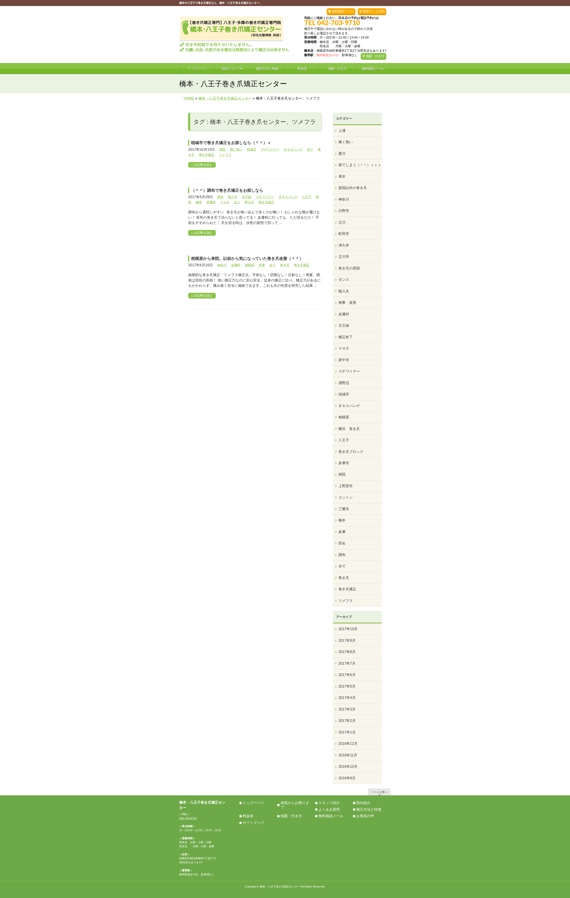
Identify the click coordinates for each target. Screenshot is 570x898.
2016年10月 (348, 766)
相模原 (249, 265)
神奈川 (222, 265)
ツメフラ (225, 155)
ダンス (343, 279)
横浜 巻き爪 (349, 429)
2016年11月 (347, 755)
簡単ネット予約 (374, 11)
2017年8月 (347, 652)
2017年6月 (347, 675)
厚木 (342, 176)
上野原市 (345, 486)
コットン (345, 497)
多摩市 (343, 463)
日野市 (343, 211)
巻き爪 (249, 202)
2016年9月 (347, 778)
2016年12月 (348, 743)
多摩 (262, 265)
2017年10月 (348, 629)
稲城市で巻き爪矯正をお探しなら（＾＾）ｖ (231, 143)
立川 (342, 222)
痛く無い (236, 149)
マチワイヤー (270, 149)
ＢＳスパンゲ (293, 149)
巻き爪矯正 (206, 155)
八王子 (306, 197)
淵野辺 (343, 383)
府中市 (343, 360)
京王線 (246, 197)
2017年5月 (347, 686)
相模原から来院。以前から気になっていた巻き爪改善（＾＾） (247, 258)
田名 (342, 543)
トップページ (253, 803)
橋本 (199, 202)
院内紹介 (363, 803)
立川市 (343, 257)
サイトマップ (253, 823)
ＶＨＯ (225, 202)
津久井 (343, 245)
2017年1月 (347, 732)
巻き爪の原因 (349, 268)
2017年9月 (347, 640)
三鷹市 (343, 509)
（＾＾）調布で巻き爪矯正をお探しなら (227, 190)
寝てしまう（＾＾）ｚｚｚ (359, 165)
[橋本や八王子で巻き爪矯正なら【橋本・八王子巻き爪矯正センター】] (234, 47)
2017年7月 (347, 663)
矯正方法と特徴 (368, 809)
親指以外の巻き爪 (352, 188)
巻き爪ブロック (350, 452)
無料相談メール (343, 11)
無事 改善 (347, 302)
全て (310, 149)
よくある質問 (329, 809)
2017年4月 (347, 698)
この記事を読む (201, 165)
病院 (222, 149)
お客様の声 (365, 816)
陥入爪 (232, 197)
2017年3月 (347, 709)
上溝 (342, 130)
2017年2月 (347, 721)
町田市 (343, 234)
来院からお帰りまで (295, 805)
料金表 (248, 816)
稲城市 (251, 149)
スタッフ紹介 (329, 803)
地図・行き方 (375, 56)
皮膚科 (211, 202)
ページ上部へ (379, 791)
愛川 (342, 153)
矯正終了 (345, 337)
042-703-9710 (188, 818)
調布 (220, 197)
